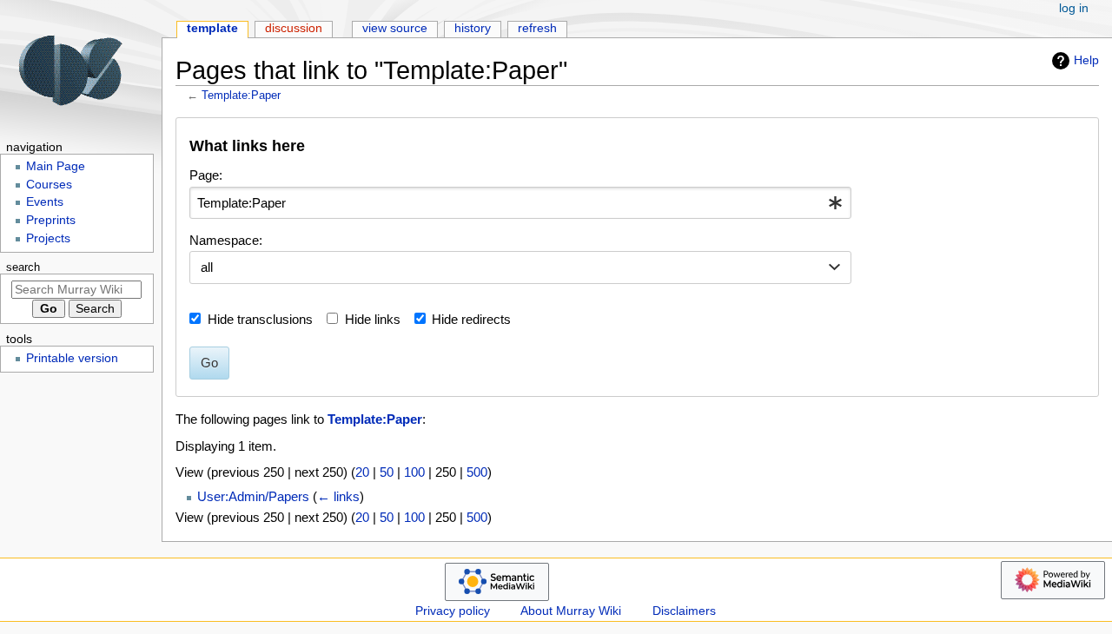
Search (23, 267)
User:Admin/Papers (253, 496)
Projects (48, 238)
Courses (49, 184)
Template (212, 28)
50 (387, 472)
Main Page (55, 166)
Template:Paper (241, 95)
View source (394, 28)
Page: (205, 175)
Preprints (51, 220)
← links (338, 496)
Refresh (537, 28)
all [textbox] (207, 267)
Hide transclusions (260, 319)
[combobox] (520, 203)
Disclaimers (684, 610)
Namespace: (225, 240)
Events (44, 201)
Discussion (293, 28)
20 (362, 472)
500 (477, 472)
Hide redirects (471, 319)
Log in (1074, 8)
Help (1086, 60)
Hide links (372, 319)
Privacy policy (452, 610)
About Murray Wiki (570, 610)
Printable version (72, 358)
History (472, 28)
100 (414, 472)
